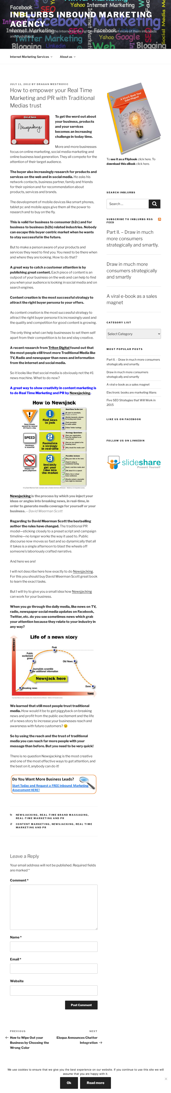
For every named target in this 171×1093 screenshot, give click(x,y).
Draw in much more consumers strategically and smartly (132, 270)
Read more (95, 1083)
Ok (69, 1083)
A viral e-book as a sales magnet (128, 384)
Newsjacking (80, 393)
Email (15, 959)
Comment (19, 880)
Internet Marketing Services (29, 56)
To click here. (129, 159)
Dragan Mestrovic (53, 84)
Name (16, 937)
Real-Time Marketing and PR (40, 818)
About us (66, 56)
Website (17, 981)
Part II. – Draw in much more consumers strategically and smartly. (132, 238)
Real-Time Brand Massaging (64, 814)
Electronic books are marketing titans (131, 392)
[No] (166, 1079)
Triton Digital (59, 348)
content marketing (33, 824)
